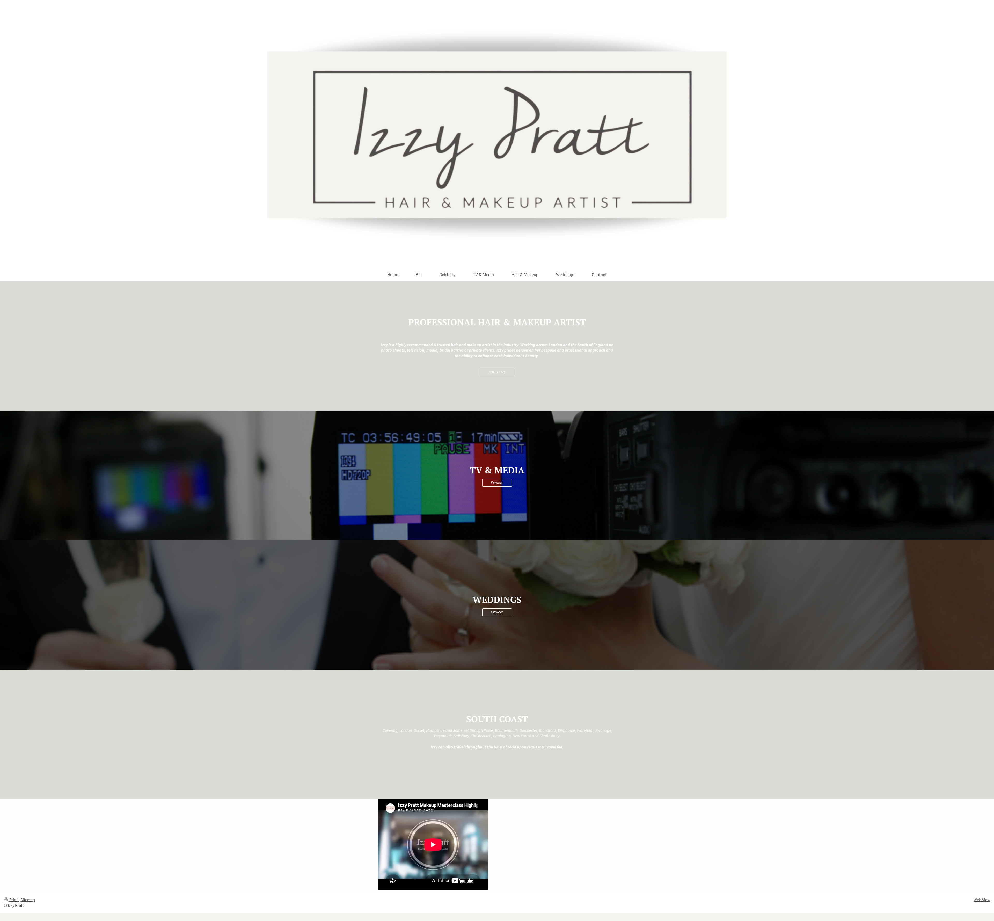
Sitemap (27, 899)
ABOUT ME (497, 371)
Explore (497, 482)
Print (14, 899)
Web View (982, 899)
